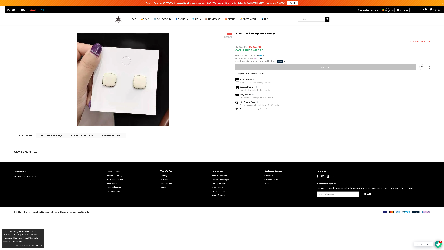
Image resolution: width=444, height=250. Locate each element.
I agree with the (244, 73)
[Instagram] (323, 176)
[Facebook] (317, 176)
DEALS (33, 10)
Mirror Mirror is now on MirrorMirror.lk (71, 212)
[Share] (428, 67)
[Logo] (118, 19)
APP (42, 10)
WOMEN (11, 10)
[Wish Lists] (422, 67)
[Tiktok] (333, 176)
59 (240, 109)
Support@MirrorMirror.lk (27, 176)
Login (419, 10)
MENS (22, 10)
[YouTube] (328, 176)
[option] (123, 79)
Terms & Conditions (258, 73)
